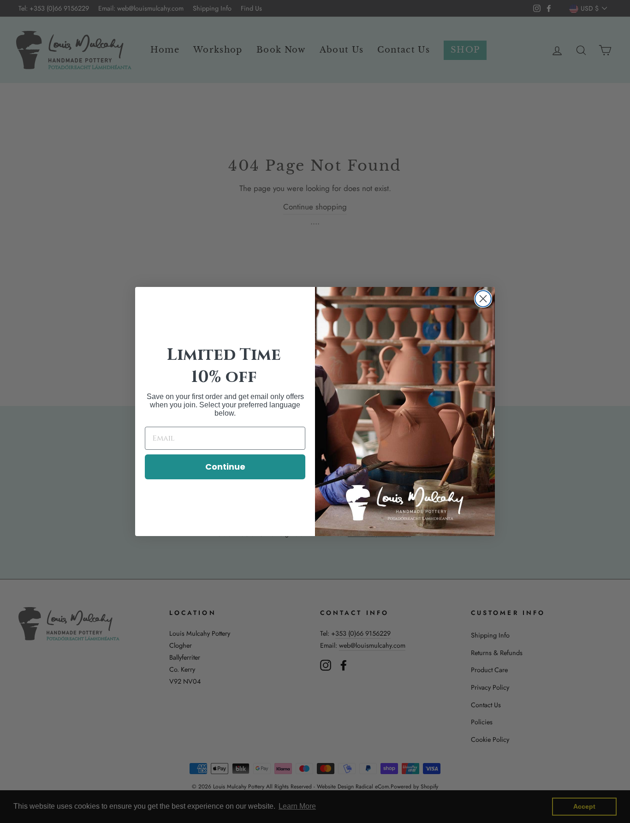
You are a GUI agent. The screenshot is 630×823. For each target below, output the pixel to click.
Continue (225, 466)
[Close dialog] (483, 299)
